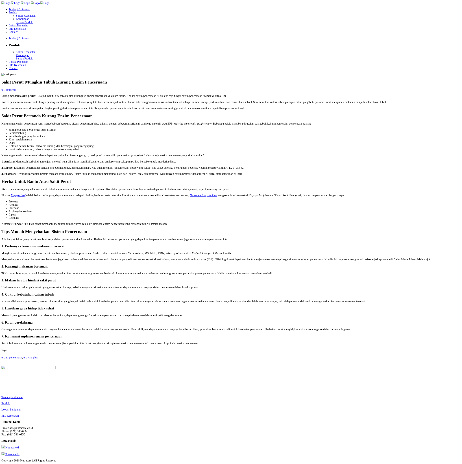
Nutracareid (12, 447)
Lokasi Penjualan (11, 409)
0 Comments (8, 89)
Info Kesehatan (10, 415)
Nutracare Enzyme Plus (203, 195)
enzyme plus (30, 357)
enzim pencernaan (11, 357)
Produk (5, 403)
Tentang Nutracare (12, 397)
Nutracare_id (12, 454)
